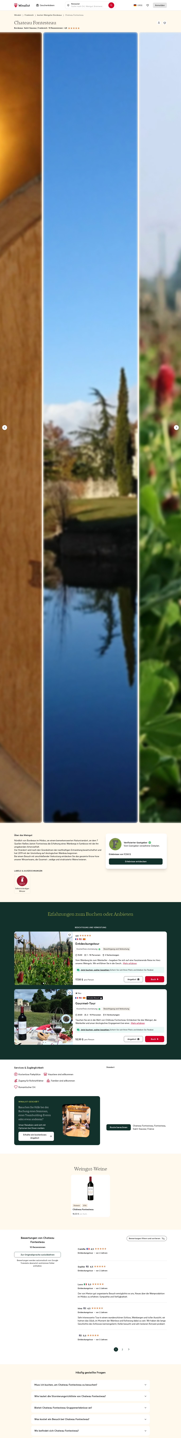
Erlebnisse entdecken (136, 861)
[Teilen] (159, 23)
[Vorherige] (4, 427)
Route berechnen (118, 1127)
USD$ (140, 5)
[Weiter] (176, 427)
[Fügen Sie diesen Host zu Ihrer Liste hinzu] (165, 23)
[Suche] (111, 5)
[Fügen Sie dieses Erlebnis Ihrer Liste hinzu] (69, 935)
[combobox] (89, 5)
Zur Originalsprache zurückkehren (37, 1254)
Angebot (131, 979)
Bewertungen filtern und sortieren (145, 1238)
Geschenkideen (47, 5)
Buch (153, 979)
